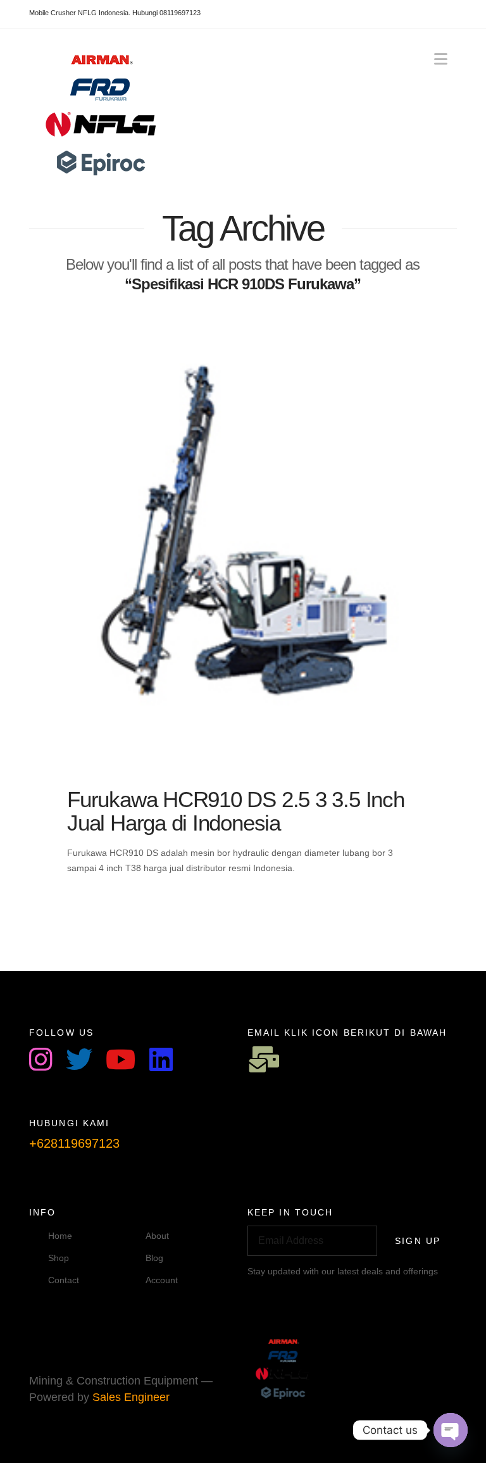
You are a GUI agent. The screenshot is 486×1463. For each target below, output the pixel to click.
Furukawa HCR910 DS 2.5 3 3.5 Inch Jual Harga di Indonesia (235, 811)
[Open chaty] (450, 1430)
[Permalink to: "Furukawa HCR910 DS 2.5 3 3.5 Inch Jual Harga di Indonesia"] (243, 536)
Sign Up (417, 1241)
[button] (441, 59)
